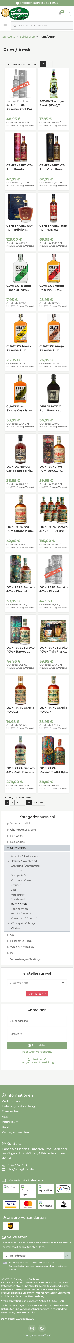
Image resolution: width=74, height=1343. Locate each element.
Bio (12, 953)
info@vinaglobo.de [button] (20, 1169)
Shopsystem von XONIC (37, 1335)
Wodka (15, 928)
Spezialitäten (19, 908)
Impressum (10, 1122)
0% (12, 934)
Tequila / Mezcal (21, 913)
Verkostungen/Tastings (25, 959)
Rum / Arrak (19, 903)
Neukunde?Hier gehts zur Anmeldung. (37, 1061)
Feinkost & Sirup (21, 940)
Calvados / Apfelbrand (25, 865)
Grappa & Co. (19, 875)
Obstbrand (18, 899)
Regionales (17, 841)
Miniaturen (18, 894)
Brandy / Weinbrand (24, 860)
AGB (5, 1116)
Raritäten (16, 835)
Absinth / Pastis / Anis (25, 856)
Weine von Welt (20, 823)
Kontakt (7, 1127)
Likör (14, 889)
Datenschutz (11, 1111)
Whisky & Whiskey (23, 923)
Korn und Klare (21, 880)
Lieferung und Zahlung (18, 1106)
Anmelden (38, 1045)
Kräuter (16, 885)
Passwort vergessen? (37, 1051)
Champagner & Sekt (23, 829)
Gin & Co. (17, 870)
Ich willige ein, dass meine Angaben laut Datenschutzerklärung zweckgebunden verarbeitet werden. (38, 1266)
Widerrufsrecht (13, 1101)
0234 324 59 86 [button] (17, 1165)
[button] (43, 64)
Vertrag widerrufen (15, 1132)
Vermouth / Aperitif (23, 918)
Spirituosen (18, 847)
